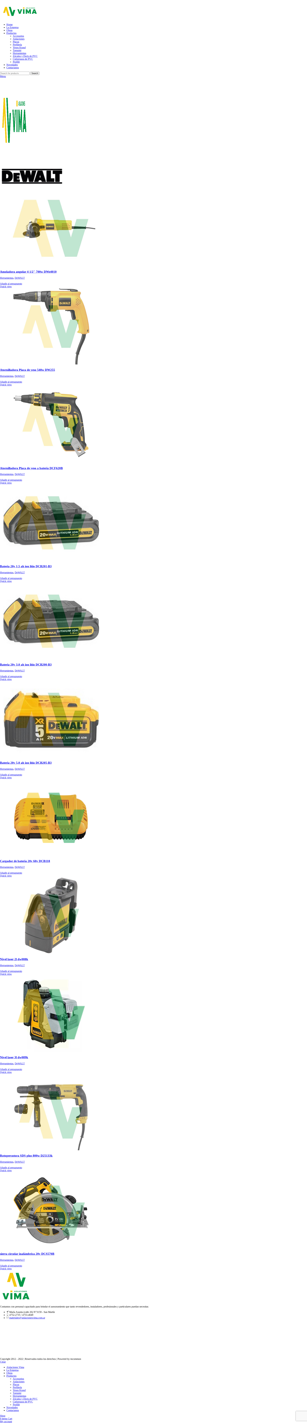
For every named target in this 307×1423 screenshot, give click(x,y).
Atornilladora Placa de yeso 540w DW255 (27, 370)
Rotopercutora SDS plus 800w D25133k (26, 1155)
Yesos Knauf (19, 47)
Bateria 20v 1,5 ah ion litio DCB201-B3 (26, 566)
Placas (16, 41)
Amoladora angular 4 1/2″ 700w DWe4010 (28, 271)
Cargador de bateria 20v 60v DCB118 (25, 861)
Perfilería (17, 44)
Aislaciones (18, 39)
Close (3, 1361)
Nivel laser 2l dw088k (14, 959)
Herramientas (19, 53)
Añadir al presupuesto (11, 283)
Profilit (16, 61)
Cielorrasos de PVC (23, 59)
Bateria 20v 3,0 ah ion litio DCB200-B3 (26, 664)
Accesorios (18, 36)
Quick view (6, 286)
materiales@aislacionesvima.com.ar (27, 1317)
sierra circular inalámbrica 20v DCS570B (27, 1253)
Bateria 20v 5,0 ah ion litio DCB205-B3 (26, 762)
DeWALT (20, 278)
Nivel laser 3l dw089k (14, 1057)
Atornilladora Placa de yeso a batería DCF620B (31, 468)
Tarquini (17, 50)
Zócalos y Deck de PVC (25, 56)
